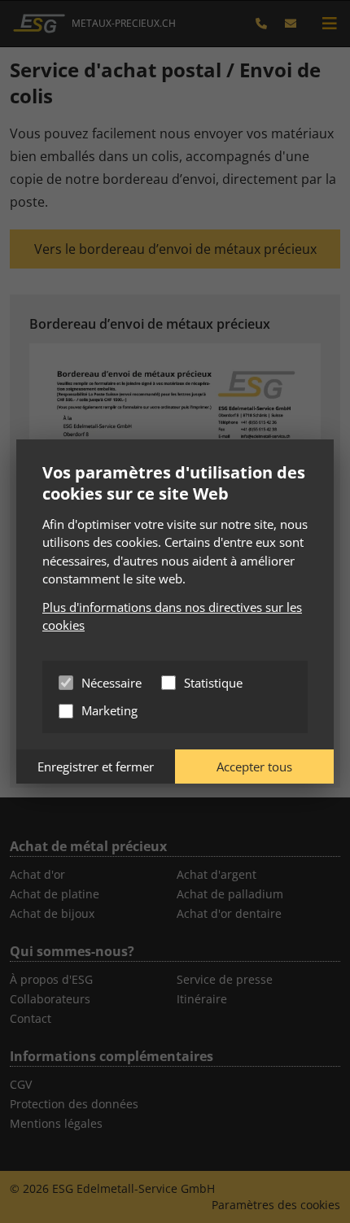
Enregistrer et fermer (95, 766)
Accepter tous (254, 766)
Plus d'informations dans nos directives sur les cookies (172, 616)
